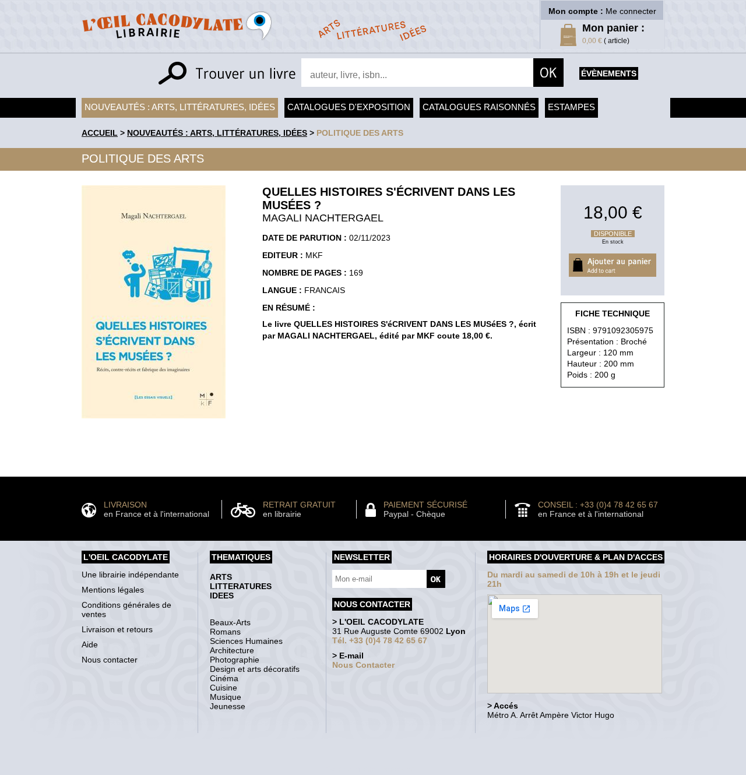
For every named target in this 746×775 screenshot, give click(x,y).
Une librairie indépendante (130, 574)
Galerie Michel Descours (370, 769)
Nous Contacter (363, 665)
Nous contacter (110, 659)
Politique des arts (359, 133)
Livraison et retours (117, 629)
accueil (100, 133)
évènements (608, 73)
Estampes (571, 107)
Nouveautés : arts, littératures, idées (180, 107)
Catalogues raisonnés (479, 107)
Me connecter (631, 11)
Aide (90, 644)
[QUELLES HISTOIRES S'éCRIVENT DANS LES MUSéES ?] (154, 421)
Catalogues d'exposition (348, 107)
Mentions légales (113, 589)
